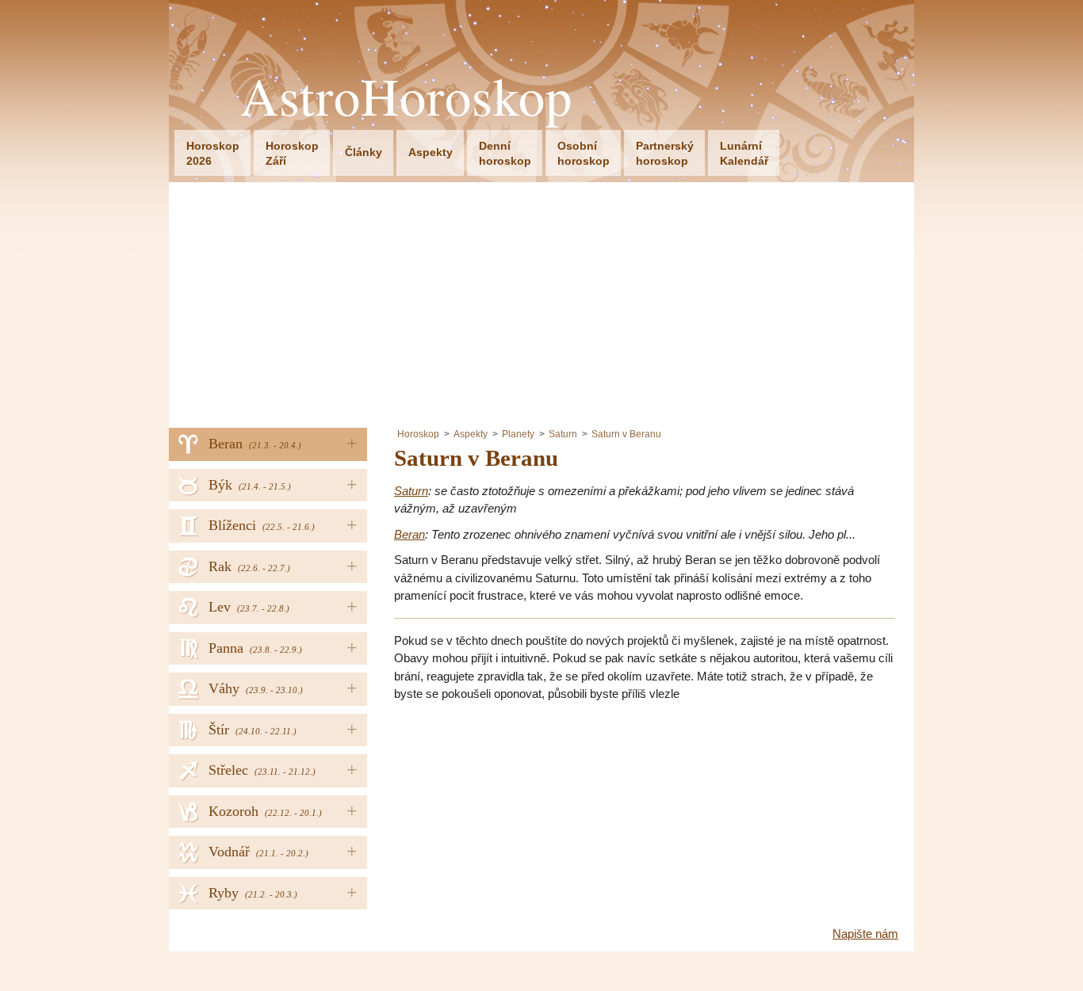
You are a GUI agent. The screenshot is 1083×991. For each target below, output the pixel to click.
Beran (409, 534)
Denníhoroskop (505, 153)
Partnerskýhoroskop (665, 153)
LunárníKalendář (744, 153)
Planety (518, 434)
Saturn (563, 434)
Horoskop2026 (212, 153)
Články (363, 152)
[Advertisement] (541, 301)
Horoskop (418, 434)
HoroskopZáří (292, 153)
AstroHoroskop (406, 96)
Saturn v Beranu (626, 434)
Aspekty (430, 152)
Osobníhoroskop (583, 153)
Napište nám (865, 933)
